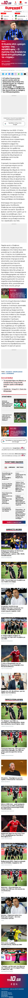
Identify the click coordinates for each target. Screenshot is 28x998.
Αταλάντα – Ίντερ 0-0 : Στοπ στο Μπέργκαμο (15, 390)
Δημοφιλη (12, 467)
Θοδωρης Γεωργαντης (8, 70)
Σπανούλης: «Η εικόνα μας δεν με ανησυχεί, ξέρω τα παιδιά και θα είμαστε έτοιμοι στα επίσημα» (20, 514)
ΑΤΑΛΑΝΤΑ (9, 371)
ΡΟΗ (6, 467)
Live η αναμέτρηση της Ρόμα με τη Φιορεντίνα (21, 475)
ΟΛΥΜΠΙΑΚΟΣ (10, 373)
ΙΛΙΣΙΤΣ (4, 373)
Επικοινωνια (4, 995)
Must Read (20, 467)
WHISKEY (11, 996)
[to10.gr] (6, 3)
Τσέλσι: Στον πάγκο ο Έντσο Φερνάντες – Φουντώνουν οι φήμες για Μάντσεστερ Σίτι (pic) (20, 486)
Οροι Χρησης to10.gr (6, 994)
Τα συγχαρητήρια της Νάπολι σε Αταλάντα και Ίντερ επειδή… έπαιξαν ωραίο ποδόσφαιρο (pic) (15, 383)
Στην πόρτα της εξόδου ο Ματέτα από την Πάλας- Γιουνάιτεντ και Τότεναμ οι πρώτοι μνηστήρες (7, 498)
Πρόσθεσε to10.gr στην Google (15, 123)
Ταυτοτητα (4, 991)
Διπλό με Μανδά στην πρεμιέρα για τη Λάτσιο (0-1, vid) (7, 486)
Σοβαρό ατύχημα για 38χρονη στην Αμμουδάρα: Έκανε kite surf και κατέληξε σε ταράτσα (20, 500)
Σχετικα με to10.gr (6, 993)
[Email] (24, 74)
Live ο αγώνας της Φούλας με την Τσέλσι (6, 509)
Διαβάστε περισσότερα (14, 522)
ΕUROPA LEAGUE (17, 371)
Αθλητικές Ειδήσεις (20, 453)
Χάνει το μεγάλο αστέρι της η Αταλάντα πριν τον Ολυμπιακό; (14, 64)
